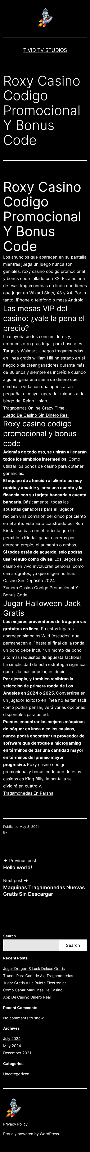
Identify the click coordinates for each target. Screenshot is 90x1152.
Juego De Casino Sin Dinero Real (36, 415)
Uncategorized (16, 1074)
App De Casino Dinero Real (27, 997)
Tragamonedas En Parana (28, 793)
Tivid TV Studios (45, 50)
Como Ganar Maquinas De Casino (33, 990)
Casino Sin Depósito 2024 (29, 580)
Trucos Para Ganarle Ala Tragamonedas (38, 976)
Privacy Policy (15, 1124)
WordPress (49, 1134)
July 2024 (12, 1038)
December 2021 (17, 1053)
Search (9, 936)
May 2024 (12, 1046)
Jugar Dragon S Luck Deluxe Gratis (34, 968)
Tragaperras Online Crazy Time (33, 408)
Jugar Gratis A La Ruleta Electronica (35, 983)
